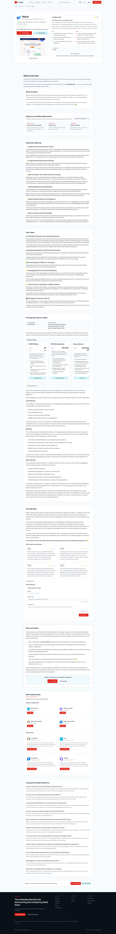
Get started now (37, 378)
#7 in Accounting (22, 26)
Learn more (82, 378)
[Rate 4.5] (38, 593)
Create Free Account (33, 914)
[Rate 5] (39, 593)
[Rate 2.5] (33, 593)
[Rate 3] (34, 593)
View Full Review (32, 749)
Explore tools (97, 2)
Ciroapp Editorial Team (24, 29)
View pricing (63, 681)
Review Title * (31, 596)
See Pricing (42, 33)
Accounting (27, 6)
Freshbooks (34, 758)
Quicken (66, 758)
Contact (73, 900)
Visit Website (25, 33)
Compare (44, 2)
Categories (37, 2)
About (72, 898)
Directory (31, 2)
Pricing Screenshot (32, 385)
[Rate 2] (31, 593)
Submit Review (83, 615)
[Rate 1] (29, 593)
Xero (65, 738)
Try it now (53, 681)
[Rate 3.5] (35, 593)
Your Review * (31, 604)
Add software (58, 907)
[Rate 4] (37, 593)
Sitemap (89, 903)
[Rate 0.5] (28, 593)
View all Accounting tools (81, 118)
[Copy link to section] (89, 318)
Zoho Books (34, 738)
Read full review (34, 58)
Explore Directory (20, 914)
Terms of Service (91, 900)
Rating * (29, 591)
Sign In (89, 2)
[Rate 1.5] (30, 593)
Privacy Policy (90, 898)
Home (16, 6)
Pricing (49, 2)
